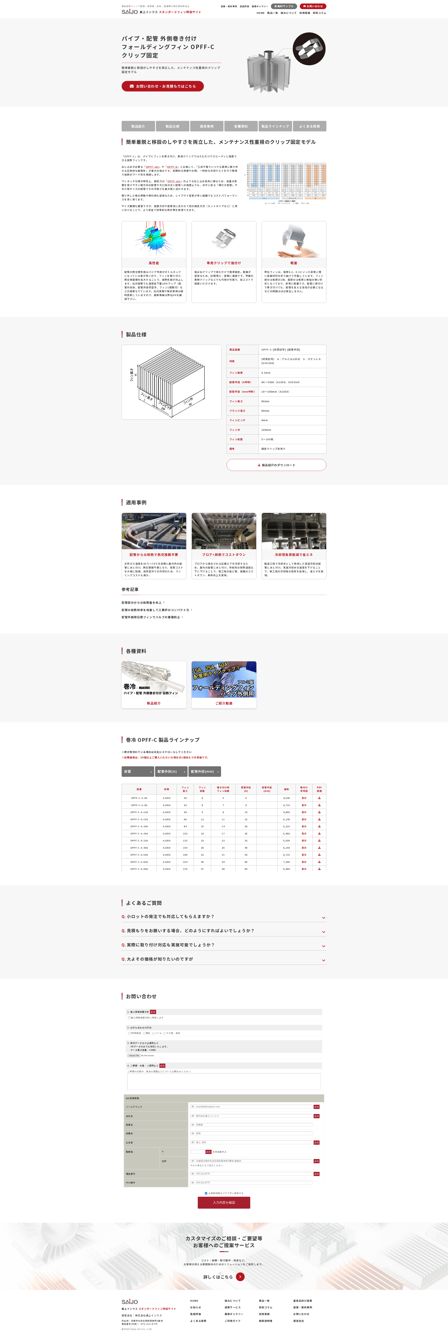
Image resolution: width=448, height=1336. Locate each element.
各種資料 (241, 126)
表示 (304, 798)
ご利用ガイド (233, 1321)
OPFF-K (172, 167)
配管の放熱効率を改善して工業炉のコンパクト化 (155, 610)
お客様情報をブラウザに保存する (226, 1193)
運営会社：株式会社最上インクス (142, 1315)
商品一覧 (272, 13)
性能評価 (244, 6)
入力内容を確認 (224, 1202)
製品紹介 (138, 126)
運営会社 (298, 1321)
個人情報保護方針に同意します (147, 1017)
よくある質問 (309, 126)
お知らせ (195, 1307)
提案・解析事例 (229, 6)
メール (158, 1033)
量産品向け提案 (302, 1300)
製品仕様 (173, 126)
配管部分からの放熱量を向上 (142, 602)
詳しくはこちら (218, 1277)
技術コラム (319, 13)
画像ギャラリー (260, 6)
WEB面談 (136, 1033)
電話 (148, 1033)
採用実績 (304, 13)
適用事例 (207, 126)
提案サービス (233, 1307)
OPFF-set (152, 167)
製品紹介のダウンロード (278, 465)
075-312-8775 (149, 1323)
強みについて (289, 13)
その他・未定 (173, 1033)
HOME (261, 13)
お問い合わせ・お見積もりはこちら (166, 86)
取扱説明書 (265, 1321)
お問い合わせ (301, 1314)
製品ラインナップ (275, 126)
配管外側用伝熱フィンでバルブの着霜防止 (151, 617)
